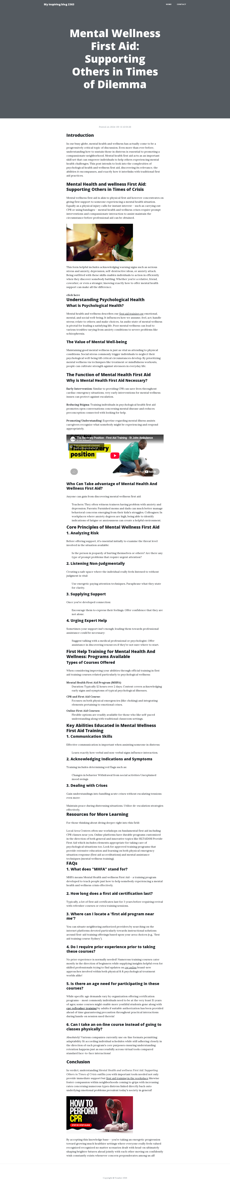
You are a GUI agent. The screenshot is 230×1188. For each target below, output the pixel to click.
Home (169, 4)
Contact (181, 4)
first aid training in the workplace (127, 1078)
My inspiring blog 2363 (59, 4)
